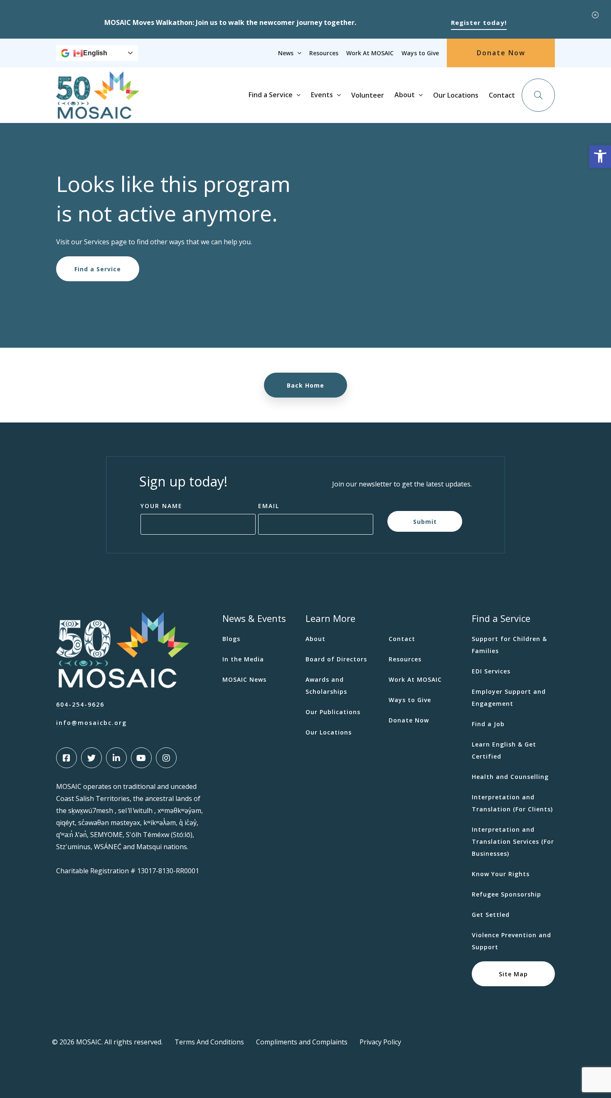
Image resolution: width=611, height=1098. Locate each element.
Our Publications (333, 712)
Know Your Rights (501, 874)
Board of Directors (336, 659)
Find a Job (488, 724)
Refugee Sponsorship (506, 894)
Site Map (513, 974)
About (404, 94)
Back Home (305, 385)
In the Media (243, 659)
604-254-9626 (80, 704)
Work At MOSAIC (370, 53)
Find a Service (271, 94)
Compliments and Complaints (301, 1041)
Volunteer (367, 95)
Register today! (479, 22)
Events (322, 94)
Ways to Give (420, 53)
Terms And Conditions (209, 1041)
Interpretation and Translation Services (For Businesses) (513, 841)
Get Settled (491, 915)
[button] (600, 156)
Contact (502, 95)
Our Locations (455, 95)
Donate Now (501, 52)
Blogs (231, 639)
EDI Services (491, 671)
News (285, 53)
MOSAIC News (244, 679)
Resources (323, 53)
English (95, 52)
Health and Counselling (510, 777)
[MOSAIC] (97, 112)
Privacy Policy (380, 1041)
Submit (425, 521)
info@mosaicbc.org (91, 723)
